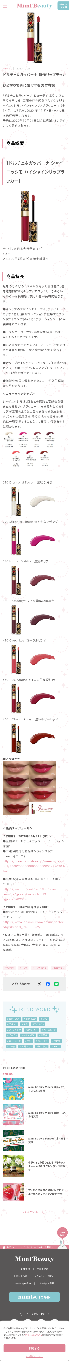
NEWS (6, 68)
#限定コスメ (30, 1018)
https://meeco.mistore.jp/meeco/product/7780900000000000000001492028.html (34, 866)
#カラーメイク (14, 1041)
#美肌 (28, 1041)
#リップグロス (39, 968)
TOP (9, 1247)
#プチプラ (12, 1035)
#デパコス (9, 968)
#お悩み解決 (27, 1035)
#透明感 (43, 1035)
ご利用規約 (42, 1269)
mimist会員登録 (46, 1283)
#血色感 (56, 1041)
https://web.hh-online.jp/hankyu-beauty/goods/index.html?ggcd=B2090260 (29, 894)
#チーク (56, 1046)
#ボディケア (42, 1041)
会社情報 (25, 1269)
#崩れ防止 (41, 1046)
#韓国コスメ (26, 1046)
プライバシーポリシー (44, 1276)
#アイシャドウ (14, 1030)
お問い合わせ (20, 1276)
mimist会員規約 (23, 1283)
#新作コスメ (58, 968)
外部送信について (33, 1334)
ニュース (19, 1247)
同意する (34, 1348)
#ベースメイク (49, 1030)
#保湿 (25, 1024)
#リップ (23, 968)
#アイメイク (38, 1024)
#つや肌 (11, 1046)
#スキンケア (31, 1030)
